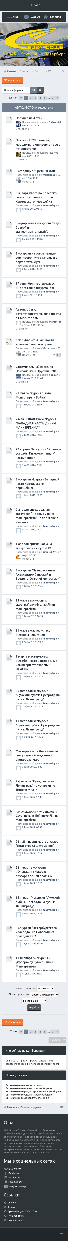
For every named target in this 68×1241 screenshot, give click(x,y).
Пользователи (16, 1215)
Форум (11, 1207)
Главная (55, 16)
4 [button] (40, 97)
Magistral (55, 321)
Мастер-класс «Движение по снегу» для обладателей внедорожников (37, 755)
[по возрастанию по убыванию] (34, 1000)
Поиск (33, 90)
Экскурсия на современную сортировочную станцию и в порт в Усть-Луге (36, 258)
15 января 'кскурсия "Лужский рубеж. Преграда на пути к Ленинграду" (38, 902)
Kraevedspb (49, 205)
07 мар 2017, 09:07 (32, 642)
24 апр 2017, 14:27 (32, 434)
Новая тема (14, 80)
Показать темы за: (25, 988)
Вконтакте (14, 1169)
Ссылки (16, 16)
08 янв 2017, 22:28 (32, 913)
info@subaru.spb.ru (19, 1186)
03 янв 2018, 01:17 (32, 208)
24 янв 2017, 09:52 (32, 827)
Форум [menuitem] (35, 16)
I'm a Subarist (15, 1181)
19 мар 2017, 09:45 (32, 586)
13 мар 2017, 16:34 (32, 616)
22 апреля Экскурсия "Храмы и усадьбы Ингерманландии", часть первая (38, 453)
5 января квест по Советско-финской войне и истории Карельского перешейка (37, 197)
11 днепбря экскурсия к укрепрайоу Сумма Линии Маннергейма (34, 962)
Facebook (13, 1173)
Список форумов (30, 1107)
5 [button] (45, 97)
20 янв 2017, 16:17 (32, 853)
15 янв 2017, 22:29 (32, 883)
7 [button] (52, 97)
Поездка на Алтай (29, 118)
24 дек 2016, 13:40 (32, 943)
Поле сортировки (19, 994)
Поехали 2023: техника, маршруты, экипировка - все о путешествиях (38, 144)
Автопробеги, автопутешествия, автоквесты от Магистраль (38, 314)
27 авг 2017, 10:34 (33, 325)
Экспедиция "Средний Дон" (36, 171)
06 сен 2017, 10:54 (32, 295)
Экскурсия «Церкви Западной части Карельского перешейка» (37, 483)
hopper (53, 375)
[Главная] (34, 48)
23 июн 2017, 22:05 (32, 378)
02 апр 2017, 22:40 (32, 529)
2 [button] (30, 97)
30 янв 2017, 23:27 (32, 766)
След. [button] (57, 98)
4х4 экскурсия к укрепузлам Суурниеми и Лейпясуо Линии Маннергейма (37, 816)
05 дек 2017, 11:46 (32, 239)
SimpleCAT (49, 552)
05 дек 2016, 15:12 (32, 973)
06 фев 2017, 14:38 (32, 736)
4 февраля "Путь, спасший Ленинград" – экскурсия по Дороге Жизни (35, 785)
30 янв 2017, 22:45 (32, 797)
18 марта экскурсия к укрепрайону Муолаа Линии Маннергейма (36, 605)
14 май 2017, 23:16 (32, 404)
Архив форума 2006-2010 (22, 1211)
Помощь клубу (16, 1220)
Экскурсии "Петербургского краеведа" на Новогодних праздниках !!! (36, 932)
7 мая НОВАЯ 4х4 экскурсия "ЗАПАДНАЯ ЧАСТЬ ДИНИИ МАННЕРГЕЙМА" (36, 423)
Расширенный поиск (40, 90)
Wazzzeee (48, 174)
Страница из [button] (21, 98)
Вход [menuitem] (37, 5)
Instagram (14, 1177)
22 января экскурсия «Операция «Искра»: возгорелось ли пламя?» (34, 872)
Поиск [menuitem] (62, 71)
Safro (52, 122)
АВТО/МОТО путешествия (34, 107)
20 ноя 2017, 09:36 (32, 269)
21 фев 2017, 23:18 (32, 706)
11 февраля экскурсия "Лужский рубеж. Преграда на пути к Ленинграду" (38, 725)
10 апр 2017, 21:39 (32, 495)
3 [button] (35, 97)
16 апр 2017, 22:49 (32, 465)
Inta (51, 152)
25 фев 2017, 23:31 (32, 676)
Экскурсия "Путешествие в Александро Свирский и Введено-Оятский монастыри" (38, 574)
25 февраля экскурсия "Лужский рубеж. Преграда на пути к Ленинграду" (38, 695)
